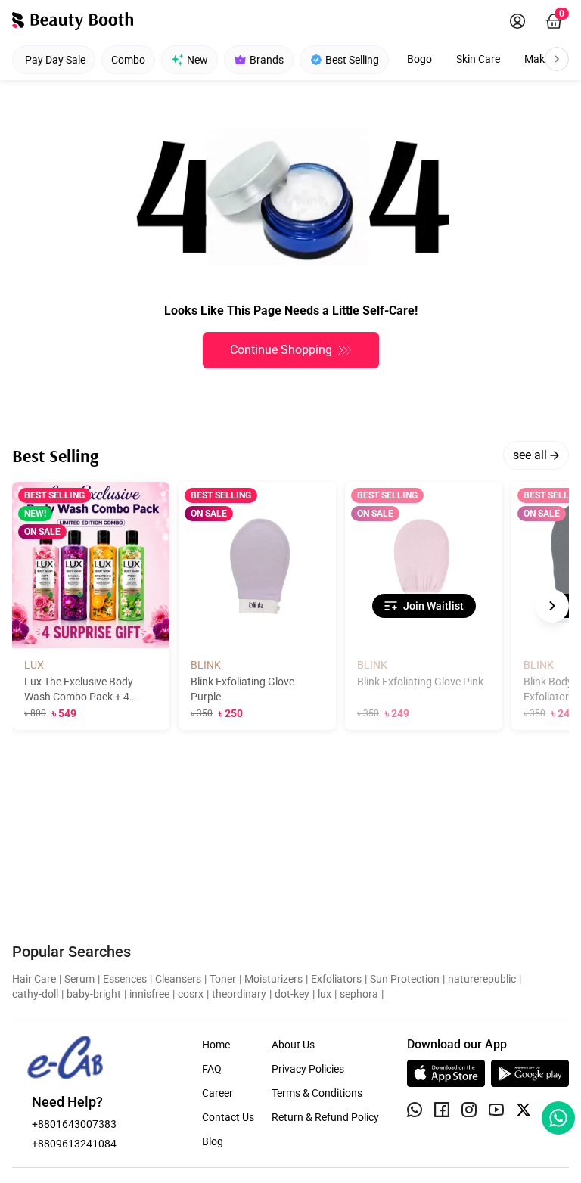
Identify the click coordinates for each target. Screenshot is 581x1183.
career (217, 1093)
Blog (212, 1141)
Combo (128, 60)
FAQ (212, 1069)
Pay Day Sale (55, 60)
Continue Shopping (281, 350)
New (197, 60)
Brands (267, 60)
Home (216, 1045)
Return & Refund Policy (325, 1117)
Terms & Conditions (317, 1093)
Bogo (419, 59)
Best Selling (352, 60)
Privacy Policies (308, 1069)
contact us (228, 1117)
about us (293, 1045)
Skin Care (478, 59)
